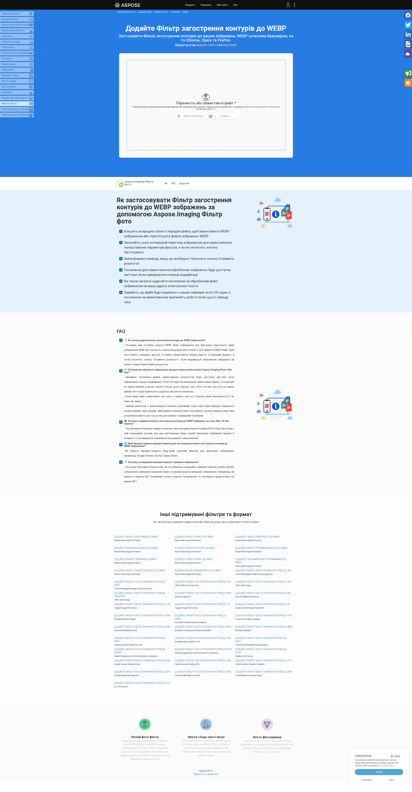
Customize (366, 780)
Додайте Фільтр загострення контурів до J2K (263, 581)
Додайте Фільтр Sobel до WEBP (194, 559)
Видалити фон (10, 75)
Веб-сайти (222, 5)
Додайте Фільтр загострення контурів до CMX (263, 671)
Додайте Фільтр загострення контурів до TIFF (142, 604)
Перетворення (10, 13)
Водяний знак (10, 19)
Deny (391, 780)
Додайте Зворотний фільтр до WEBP (257, 536)
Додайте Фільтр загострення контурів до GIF (262, 604)
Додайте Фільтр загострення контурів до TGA (263, 615)
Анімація (7, 92)
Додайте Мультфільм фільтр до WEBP (198, 570)
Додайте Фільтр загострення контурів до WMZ (140, 640)
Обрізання (8, 47)
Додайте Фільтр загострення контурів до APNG (200, 617)
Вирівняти (8, 69)
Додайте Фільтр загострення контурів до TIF (202, 604)
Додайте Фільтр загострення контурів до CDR (203, 671)
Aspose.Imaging (269, 740)
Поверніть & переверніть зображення (18, 52)
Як (166, 183)
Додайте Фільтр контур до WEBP (195, 548)
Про (235, 5)
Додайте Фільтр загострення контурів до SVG (203, 638)
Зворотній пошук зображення (18, 24)
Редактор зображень (15, 97)
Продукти (190, 5)
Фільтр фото (9, 103)
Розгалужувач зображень (17, 109)
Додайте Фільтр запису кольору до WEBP (139, 570)
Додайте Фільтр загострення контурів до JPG (263, 570)
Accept (379, 772)
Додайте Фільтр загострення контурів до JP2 (203, 581)
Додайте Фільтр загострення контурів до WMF (263, 626)
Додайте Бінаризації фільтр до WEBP (136, 548)
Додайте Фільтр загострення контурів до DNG (142, 660)
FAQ (173, 183)
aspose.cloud (227, 45)
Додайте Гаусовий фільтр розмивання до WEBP (260, 561)
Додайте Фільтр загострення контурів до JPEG (140, 583)
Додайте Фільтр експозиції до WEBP (136, 536)
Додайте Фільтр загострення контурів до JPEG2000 (140, 594)
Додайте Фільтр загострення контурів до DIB (262, 593)
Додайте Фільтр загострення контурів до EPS (142, 671)
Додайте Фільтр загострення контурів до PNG (142, 615)
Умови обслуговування (255, 107)
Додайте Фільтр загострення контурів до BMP (203, 593)
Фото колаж (9, 81)
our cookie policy (386, 766)
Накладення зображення (17, 114)
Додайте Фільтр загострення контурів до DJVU (261, 651)
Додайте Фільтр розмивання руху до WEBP (261, 548)
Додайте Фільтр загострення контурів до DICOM (140, 651)
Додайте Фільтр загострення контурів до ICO (142, 683)
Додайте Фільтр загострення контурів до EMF (142, 626)
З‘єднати (7, 58)
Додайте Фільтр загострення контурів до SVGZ (261, 640)
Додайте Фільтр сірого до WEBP (194, 536)
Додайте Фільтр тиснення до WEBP (135, 559)
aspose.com (205, 45)
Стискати (7, 36)
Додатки (184, 183)
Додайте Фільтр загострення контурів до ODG (203, 660)
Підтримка (206, 5)
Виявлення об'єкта (13, 30)
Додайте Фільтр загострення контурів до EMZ (203, 626)
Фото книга (8, 86)
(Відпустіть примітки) (206, 774)
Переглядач (9, 64)
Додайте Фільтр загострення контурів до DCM (203, 649)
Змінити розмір (11, 41)
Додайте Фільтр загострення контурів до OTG (263, 660)
